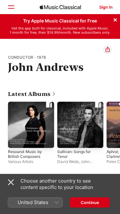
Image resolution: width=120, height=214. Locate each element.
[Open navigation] (11, 7)
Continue (90, 202)
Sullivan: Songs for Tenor (74, 154)
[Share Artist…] (107, 49)
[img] (60, 7)
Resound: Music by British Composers (25, 154)
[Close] (115, 19)
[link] (32, 94)
